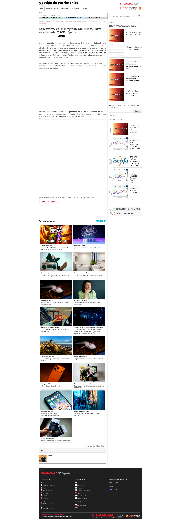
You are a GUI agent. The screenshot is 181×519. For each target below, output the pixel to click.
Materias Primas (81, 505)
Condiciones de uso (46, 514)
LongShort (49, 9)
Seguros (44, 501)
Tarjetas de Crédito (47, 503)
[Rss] (140, 9)
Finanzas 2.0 (114, 483)
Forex (78, 508)
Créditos (44, 495)
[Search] (139, 16)
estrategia (68, 22)
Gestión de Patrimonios (59, 2)
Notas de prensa (75, 9)
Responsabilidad (58, 514)
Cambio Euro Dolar (82, 498)
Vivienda (79, 488)
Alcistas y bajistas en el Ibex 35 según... (134, 48)
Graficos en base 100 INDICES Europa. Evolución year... (134, 176)
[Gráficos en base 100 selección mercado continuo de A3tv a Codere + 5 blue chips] (116, 79)
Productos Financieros (48, 485)
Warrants (79, 493)
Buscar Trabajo (81, 485)
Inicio (41, 9)
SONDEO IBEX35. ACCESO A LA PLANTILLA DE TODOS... (135, 161)
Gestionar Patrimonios (80, 22)
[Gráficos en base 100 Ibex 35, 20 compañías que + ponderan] (116, 94)
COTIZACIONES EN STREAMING (50, 18)
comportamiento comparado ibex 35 (52, 22)
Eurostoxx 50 (64, 9)
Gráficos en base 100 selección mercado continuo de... (133, 79)
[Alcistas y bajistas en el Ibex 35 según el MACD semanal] (116, 50)
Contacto (84, 9)
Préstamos (45, 498)
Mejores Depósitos (47, 508)
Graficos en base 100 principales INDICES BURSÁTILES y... (135, 145)
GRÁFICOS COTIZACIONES (73, 18)
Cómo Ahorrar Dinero (83, 496)
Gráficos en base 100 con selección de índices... (135, 128)
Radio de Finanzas (116, 490)
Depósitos (45, 488)
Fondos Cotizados (47, 490)
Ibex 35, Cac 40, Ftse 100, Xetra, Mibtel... (134, 33)
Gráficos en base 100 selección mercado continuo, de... (133, 64)
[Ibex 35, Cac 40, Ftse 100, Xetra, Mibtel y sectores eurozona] (116, 35)
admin (44, 24)
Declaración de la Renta (83, 490)
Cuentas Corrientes (47, 506)
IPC (43, 483)
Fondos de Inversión (48, 493)
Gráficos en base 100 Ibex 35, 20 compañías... (132, 93)
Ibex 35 (56, 9)
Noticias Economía (82, 483)
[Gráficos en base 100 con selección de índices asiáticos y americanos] (120, 128)
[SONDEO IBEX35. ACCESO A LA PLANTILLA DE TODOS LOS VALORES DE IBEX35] (120, 160)
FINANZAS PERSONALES (96, 18)
